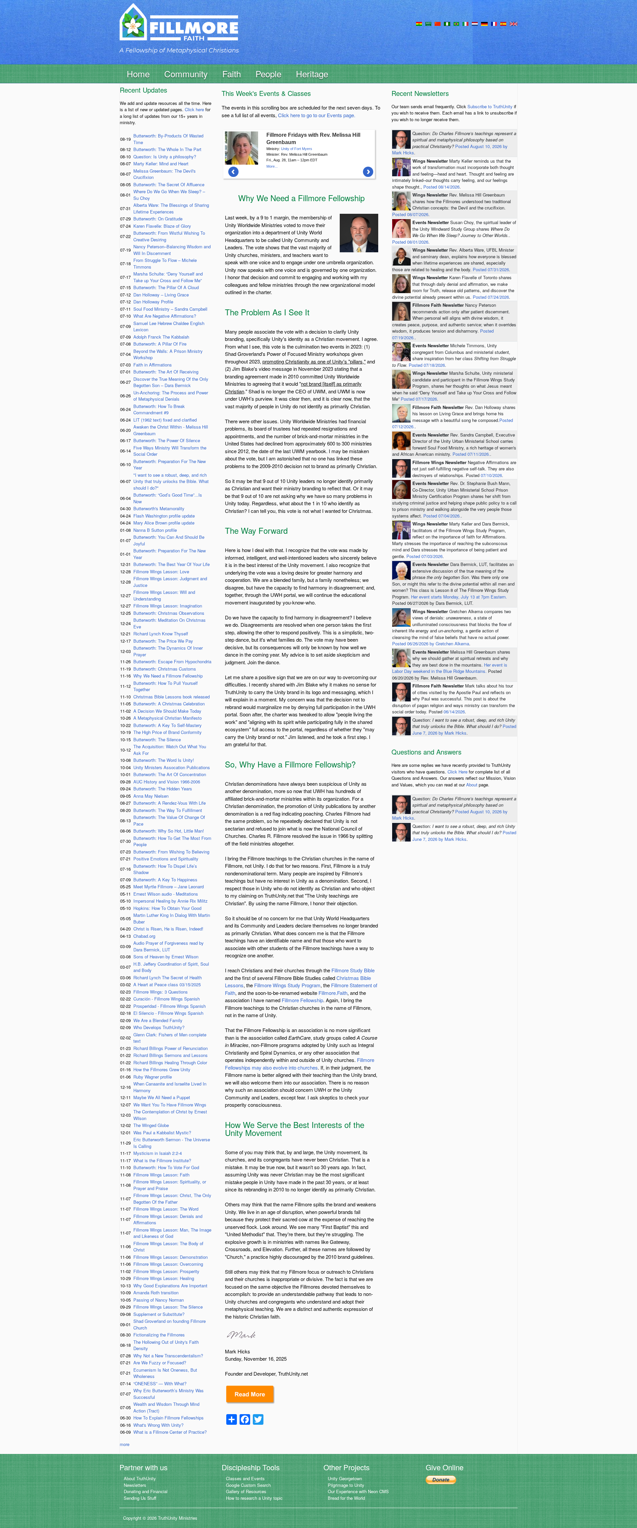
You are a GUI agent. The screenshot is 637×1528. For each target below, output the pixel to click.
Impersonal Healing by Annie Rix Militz (170, 901)
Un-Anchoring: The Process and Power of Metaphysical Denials (170, 395)
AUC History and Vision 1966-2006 (166, 781)
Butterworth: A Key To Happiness (165, 879)
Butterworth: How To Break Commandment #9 (159, 409)
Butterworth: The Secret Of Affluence (168, 184)
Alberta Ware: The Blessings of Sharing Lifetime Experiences (171, 208)
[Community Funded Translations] (514, 23)
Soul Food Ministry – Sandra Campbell (170, 309)
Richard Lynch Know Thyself (160, 633)
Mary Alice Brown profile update (163, 523)
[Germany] (484, 23)
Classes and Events (245, 1478)
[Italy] (465, 23)
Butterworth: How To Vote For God (166, 1167)
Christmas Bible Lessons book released (171, 696)
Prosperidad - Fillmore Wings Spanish (169, 1006)
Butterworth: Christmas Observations (168, 613)
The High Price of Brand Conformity (167, 732)
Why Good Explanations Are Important (170, 1285)
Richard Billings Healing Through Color (170, 1062)
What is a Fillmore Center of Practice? (170, 1432)
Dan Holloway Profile (153, 301)
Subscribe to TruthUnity (490, 106)
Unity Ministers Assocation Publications (171, 767)
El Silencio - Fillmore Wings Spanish (168, 1013)
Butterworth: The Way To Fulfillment (167, 810)
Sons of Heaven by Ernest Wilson (165, 956)
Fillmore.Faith (332, 992)
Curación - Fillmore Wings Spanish (166, 999)
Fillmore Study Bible (353, 970)
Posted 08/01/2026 (410, 242)
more (124, 1444)
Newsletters (135, 1485)
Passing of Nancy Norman (158, 1300)
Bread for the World (346, 1498)
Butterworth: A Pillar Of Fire (159, 344)
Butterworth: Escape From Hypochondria (172, 661)
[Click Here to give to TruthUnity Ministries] (441, 1479)
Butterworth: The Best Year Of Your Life (171, 564)
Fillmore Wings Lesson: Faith (161, 1174)
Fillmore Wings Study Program (287, 985)
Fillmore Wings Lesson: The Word (165, 1209)
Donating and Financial (146, 1491)
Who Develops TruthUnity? (158, 1027)
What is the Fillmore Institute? (162, 1160)
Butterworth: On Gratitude (157, 218)
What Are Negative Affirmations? (164, 316)
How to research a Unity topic (254, 1498)
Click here (194, 109)
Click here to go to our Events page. (316, 115)
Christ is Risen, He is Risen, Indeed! (168, 928)
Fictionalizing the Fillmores (159, 1334)
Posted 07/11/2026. (471, 454)
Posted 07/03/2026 (424, 556)
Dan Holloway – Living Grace (161, 294)
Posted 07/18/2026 (427, 365)
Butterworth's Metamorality (158, 508)
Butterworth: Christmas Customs (164, 669)
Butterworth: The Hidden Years (162, 788)
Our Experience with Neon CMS (358, 1491)
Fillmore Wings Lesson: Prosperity (166, 1271)
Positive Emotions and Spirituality (165, 858)
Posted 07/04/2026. (442, 516)
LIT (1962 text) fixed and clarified (165, 420)
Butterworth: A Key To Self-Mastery (167, 725)
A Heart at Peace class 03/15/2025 (167, 984)
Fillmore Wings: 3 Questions (160, 992)
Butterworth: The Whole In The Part (167, 149)
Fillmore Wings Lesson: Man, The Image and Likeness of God (172, 1233)
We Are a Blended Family (157, 1020)
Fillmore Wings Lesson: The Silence (168, 1307)
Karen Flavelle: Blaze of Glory (162, 226)
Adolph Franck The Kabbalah (161, 337)
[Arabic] (428, 23)
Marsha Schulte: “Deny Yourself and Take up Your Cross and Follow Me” (168, 277)
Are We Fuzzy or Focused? (159, 1362)
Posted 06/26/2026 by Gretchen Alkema (430, 643)
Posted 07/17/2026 (419, 399)
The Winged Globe (151, 1125)
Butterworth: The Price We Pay (163, 641)
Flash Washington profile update (164, 516)
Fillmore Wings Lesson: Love (161, 571)
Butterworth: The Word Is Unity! (163, 760)
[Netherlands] (475, 23)
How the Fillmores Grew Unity (161, 1069)
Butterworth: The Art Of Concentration (169, 774)
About (471, 784)
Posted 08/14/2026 (441, 187)
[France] (494, 23)
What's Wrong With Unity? (158, 1425)
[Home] (178, 27)
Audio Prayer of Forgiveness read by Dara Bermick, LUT (168, 946)
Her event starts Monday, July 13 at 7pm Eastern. (459, 597)
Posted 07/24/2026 (491, 297)
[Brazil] (456, 23)
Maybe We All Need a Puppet (161, 1097)
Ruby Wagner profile (152, 1077)
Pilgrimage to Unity (346, 1485)
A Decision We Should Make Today (167, 711)
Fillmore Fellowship (302, 1000)
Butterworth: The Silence (157, 739)
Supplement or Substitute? (158, 1314)
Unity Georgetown (345, 1478)
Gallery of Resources (246, 1491)
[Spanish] (503, 23)
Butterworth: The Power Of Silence (166, 440)
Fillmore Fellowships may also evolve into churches (299, 1063)
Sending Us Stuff (140, 1498)
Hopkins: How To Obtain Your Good (167, 908)
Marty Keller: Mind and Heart (160, 163)
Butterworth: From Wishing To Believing (171, 851)
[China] (438, 23)
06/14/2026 (454, 711)
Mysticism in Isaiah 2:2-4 (157, 1153)
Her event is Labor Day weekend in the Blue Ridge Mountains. (449, 668)
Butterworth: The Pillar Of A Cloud (166, 287)
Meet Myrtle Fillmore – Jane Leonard (168, 886)
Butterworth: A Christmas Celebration (169, 703)
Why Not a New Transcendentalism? (168, 1355)
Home (138, 73)
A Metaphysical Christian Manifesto (167, 718)
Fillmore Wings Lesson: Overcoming (168, 1264)
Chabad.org (144, 936)
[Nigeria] (447, 23)
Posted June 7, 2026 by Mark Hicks (464, 729)
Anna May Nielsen (151, 796)
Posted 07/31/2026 (491, 269)
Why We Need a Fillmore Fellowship (168, 676)
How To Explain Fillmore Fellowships (168, 1417)
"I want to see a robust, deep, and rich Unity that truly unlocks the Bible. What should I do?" (171, 481)
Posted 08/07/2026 (410, 214)
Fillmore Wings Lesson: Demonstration (170, 1257)
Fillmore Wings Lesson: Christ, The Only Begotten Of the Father (172, 1198)
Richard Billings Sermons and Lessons (170, 1055)
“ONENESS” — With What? (159, 1383)
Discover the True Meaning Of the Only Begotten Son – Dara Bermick (170, 382)
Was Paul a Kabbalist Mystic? (162, 1132)
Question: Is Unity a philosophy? (164, 156)
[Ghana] (419, 23)
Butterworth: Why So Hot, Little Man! (168, 831)
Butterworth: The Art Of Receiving (165, 371)
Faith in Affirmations (152, 365)
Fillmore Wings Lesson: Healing (163, 1278)
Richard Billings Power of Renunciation (170, 1048)
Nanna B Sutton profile (155, 530)
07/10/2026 (491, 475)
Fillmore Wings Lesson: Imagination (167, 606)
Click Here (457, 771)
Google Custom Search (248, 1485)
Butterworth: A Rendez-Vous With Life (169, 803)
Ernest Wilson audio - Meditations (165, 894)
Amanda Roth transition (155, 1292)
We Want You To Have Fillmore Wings (169, 1104)
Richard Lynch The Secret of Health (167, 977)
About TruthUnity (140, 1478)
